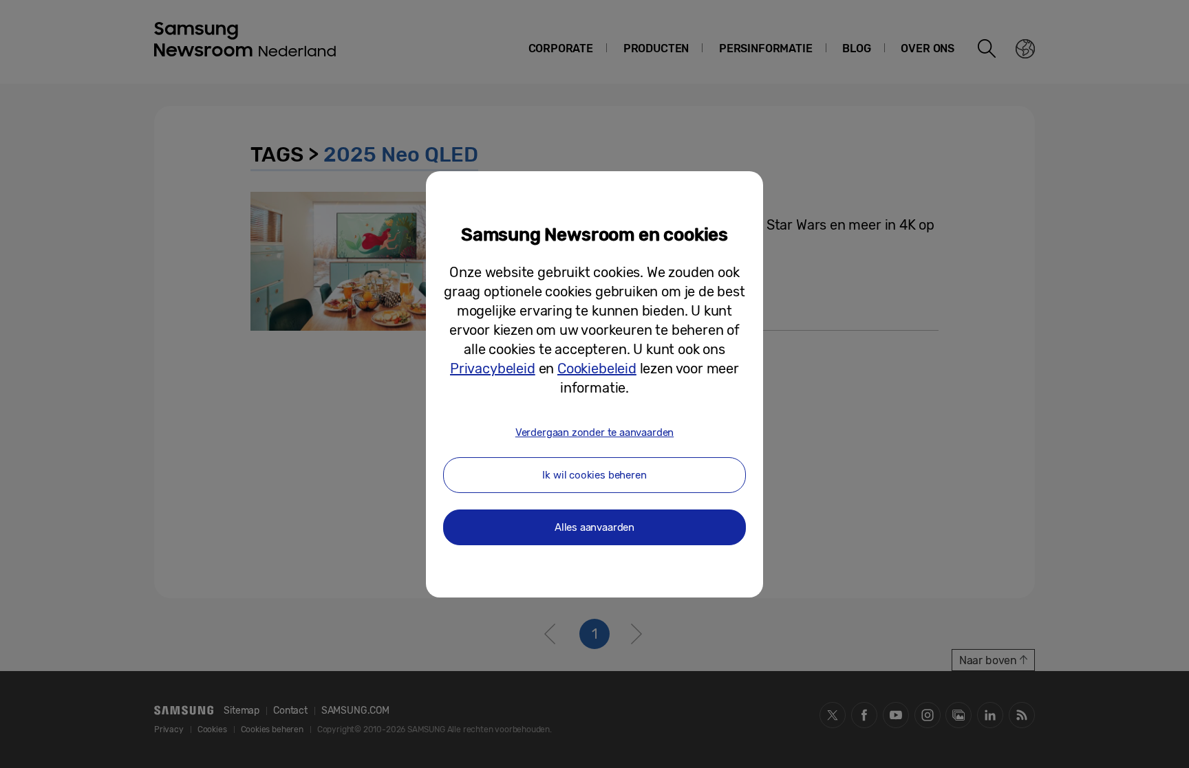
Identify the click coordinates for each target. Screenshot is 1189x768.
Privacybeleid (492, 368)
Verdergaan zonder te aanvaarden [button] (594, 432)
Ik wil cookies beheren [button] (594, 475)
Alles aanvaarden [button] (594, 527)
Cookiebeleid (596, 368)
